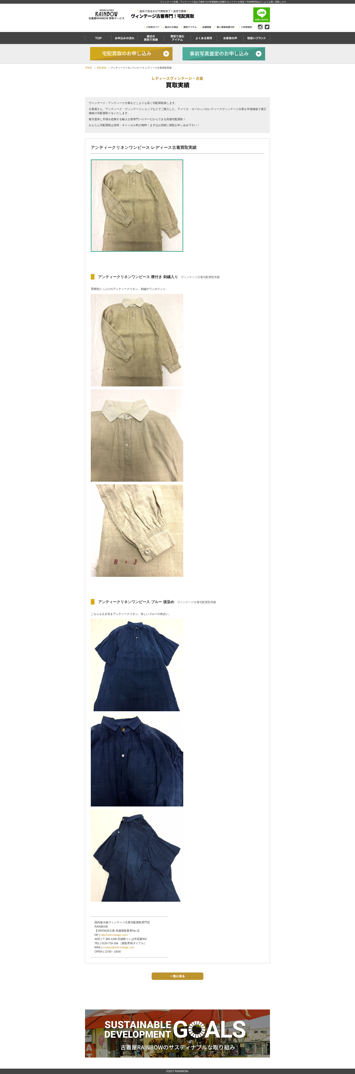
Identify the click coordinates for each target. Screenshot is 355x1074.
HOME (88, 67)
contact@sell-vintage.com (118, 947)
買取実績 (101, 67)
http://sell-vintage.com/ (114, 934)
